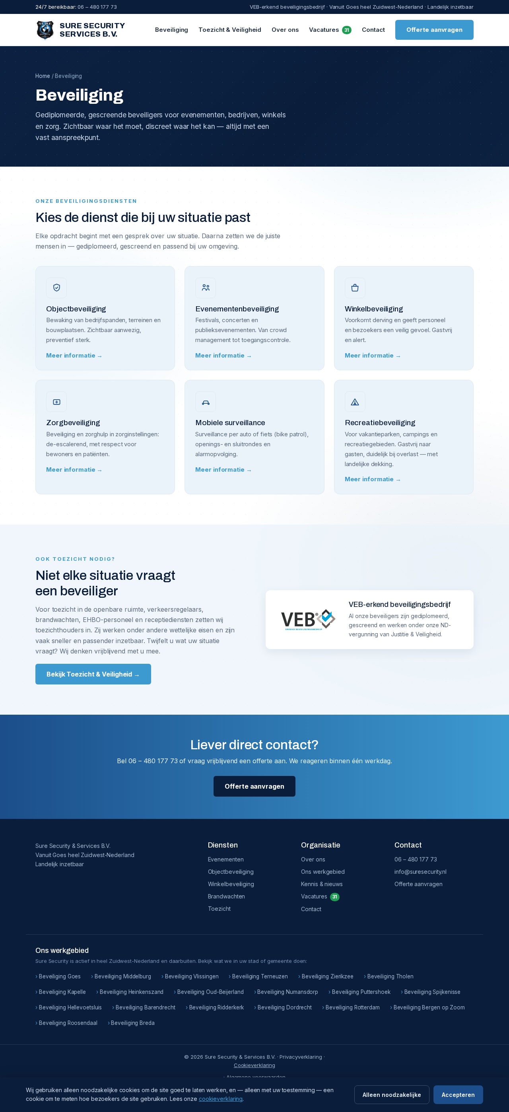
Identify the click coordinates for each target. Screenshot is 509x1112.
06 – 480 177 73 (415, 859)
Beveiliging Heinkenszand (131, 992)
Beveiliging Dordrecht (285, 1007)
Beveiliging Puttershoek (361, 992)
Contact (373, 29)
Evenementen (226, 859)
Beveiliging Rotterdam (353, 1007)
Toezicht (219, 908)
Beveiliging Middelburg (123, 976)
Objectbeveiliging (231, 871)
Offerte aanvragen (434, 29)
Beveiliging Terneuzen (260, 976)
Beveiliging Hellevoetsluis (70, 1007)
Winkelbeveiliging (231, 884)
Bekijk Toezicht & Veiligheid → (93, 674)
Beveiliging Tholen (390, 976)
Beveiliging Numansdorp (287, 992)
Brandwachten (226, 896)
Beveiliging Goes (60, 976)
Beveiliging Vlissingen (192, 976)
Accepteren (458, 1094)
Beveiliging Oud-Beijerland (210, 992)
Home (42, 76)
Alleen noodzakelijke (392, 1094)
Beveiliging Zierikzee (328, 976)
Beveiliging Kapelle (62, 992)
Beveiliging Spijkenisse (432, 992)
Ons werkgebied (323, 871)
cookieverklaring (221, 1098)
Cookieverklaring (254, 1065)
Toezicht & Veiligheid (229, 29)
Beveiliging (171, 29)
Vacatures (329, 29)
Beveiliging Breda (132, 1023)
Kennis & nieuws (322, 884)
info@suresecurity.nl (420, 871)
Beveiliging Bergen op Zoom (429, 1007)
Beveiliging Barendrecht (145, 1007)
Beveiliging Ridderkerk (216, 1007)
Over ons (285, 29)
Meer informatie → (74, 355)
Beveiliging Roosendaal (68, 1023)
